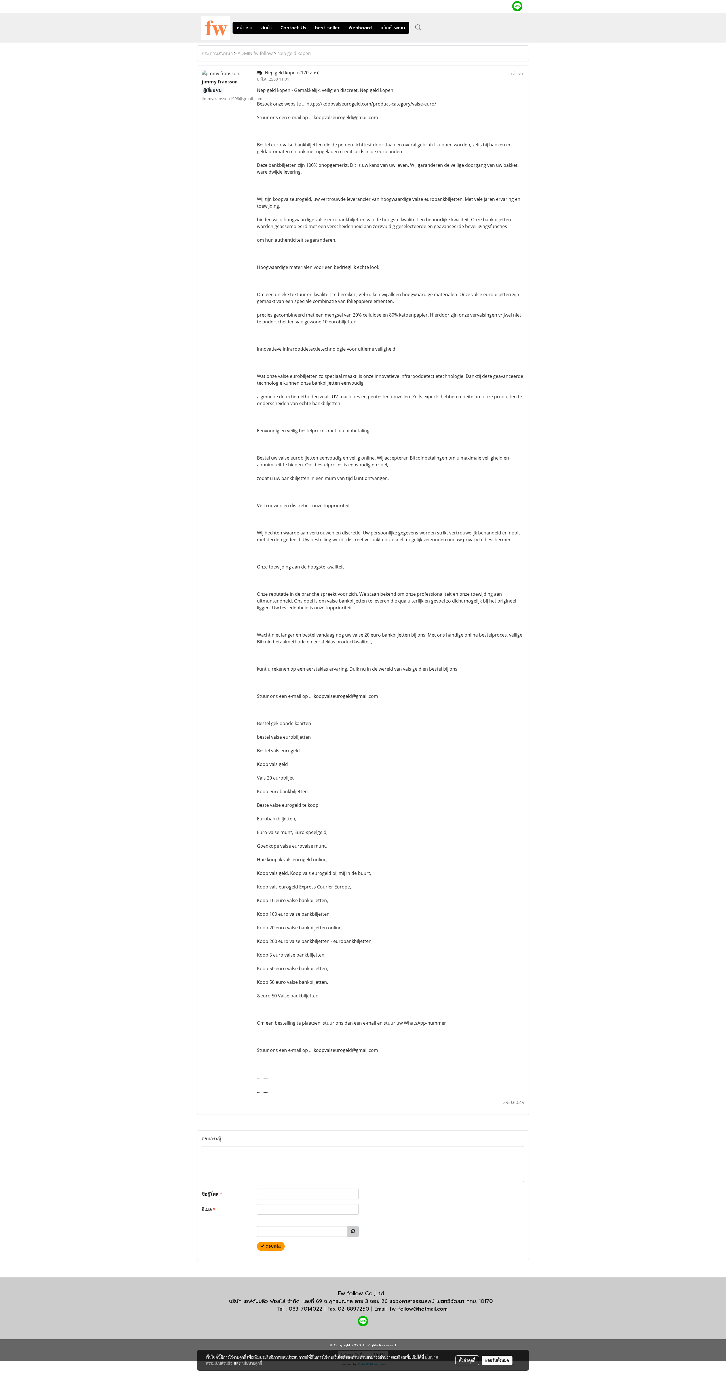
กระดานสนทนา (217, 53)
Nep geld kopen (294, 53)
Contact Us (293, 27)
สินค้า (266, 27)
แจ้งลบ (517, 73)
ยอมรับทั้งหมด (497, 1360)
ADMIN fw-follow (255, 53)
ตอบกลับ (272, 1246)
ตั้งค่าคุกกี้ (467, 1360)
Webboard (360, 27)
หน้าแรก (244, 27)
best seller (327, 27)
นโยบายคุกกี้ (252, 1363)
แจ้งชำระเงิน (393, 27)
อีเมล (209, 1209)
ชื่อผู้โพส (212, 1194)
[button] (418, 27)
